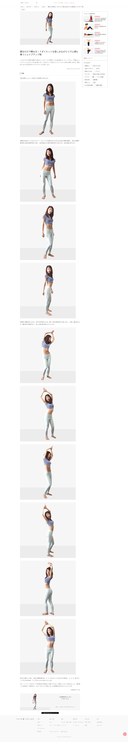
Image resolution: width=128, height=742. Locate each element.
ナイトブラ (87, 74)
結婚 (62, 719)
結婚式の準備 (99, 85)
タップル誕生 (100, 76)
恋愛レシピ (64, 3)
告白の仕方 (87, 79)
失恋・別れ (51, 719)
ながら (23, 9)
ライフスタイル (41, 728)
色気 (93, 76)
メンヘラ (98, 71)
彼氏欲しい (87, 65)
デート (50, 722)
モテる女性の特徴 (89, 85)
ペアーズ (87, 76)
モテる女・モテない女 (78, 722)
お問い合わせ (64, 731)
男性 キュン (87, 82)
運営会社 (39, 731)
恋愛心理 (75, 719)
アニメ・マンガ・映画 (54, 725)
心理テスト (39, 725)
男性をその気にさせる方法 (99, 74)
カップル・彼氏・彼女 (66, 722)
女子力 (97, 68)
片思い (38, 719)
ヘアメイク (63, 725)
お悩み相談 (99, 722)
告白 (98, 719)
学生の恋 (87, 719)
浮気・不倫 (87, 722)
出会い (38, 722)
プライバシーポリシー (54, 731)
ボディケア (99, 725)
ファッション (76, 725)
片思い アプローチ (89, 68)
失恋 (94, 82)
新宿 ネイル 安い (88, 71)
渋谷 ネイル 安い (96, 65)
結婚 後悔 (95, 79)
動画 (86, 725)
